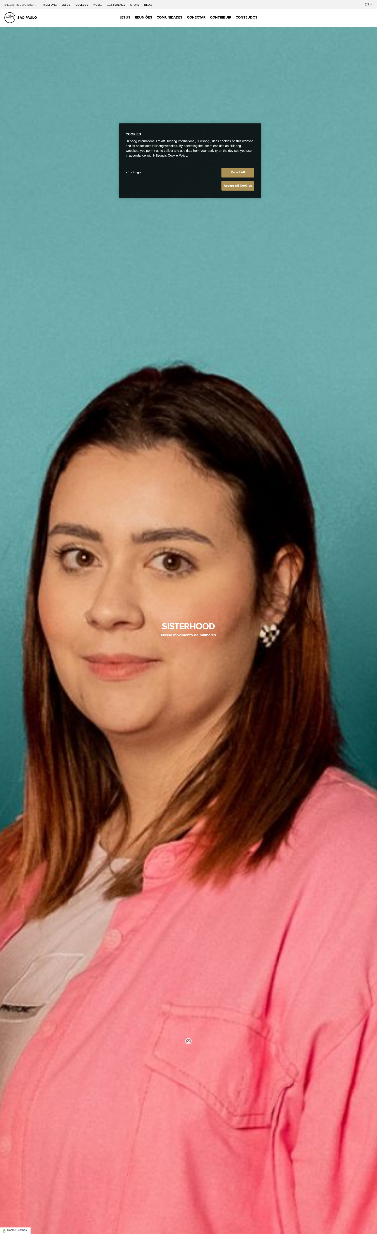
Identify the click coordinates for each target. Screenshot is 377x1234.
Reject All (238, 172)
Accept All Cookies (238, 185)
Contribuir (220, 17)
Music (98, 5)
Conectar (196, 17)
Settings (135, 172)
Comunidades (170, 17)
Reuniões (143, 17)
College (82, 5)
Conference (116, 5)
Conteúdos (246, 17)
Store (135, 5)
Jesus (66, 5)
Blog (148, 5)
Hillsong (50, 5)
